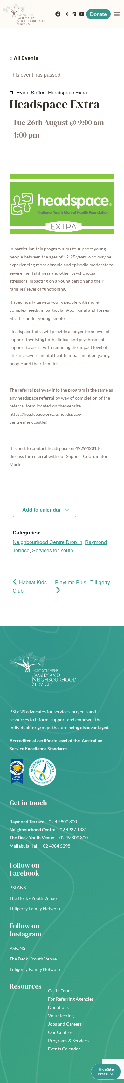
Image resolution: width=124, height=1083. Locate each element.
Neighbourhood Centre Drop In (47, 542)
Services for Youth (52, 550)
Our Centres (60, 1032)
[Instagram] (66, 14)
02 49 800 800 (63, 821)
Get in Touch (60, 990)
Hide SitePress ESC (106, 1071)
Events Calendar (64, 1048)
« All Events (24, 58)
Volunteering (61, 1015)
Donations (58, 1007)
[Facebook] (58, 14)
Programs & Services (68, 1040)
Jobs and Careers (65, 1024)
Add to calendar (42, 509)
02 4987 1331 (74, 829)
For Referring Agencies (70, 999)
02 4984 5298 (56, 845)
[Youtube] (82, 14)
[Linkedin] (74, 14)
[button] (116, 14)
